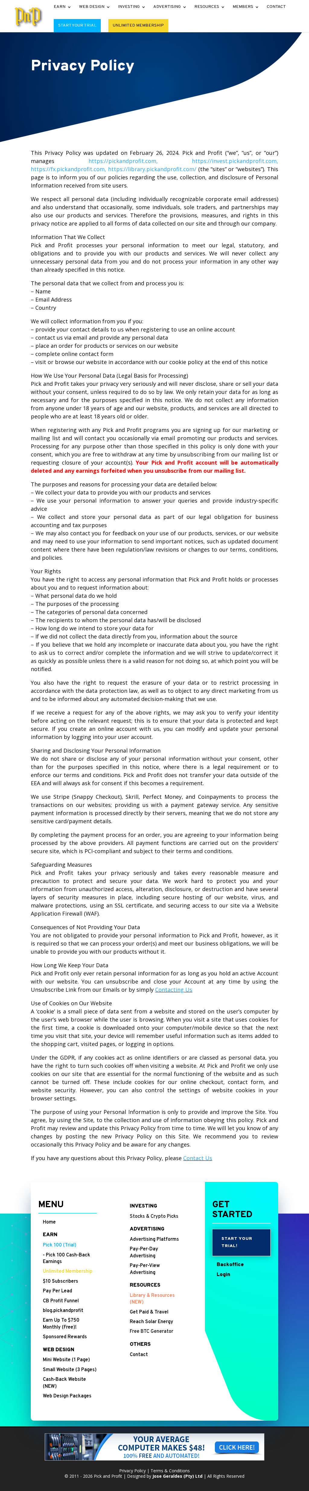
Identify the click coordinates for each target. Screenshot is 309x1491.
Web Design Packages (67, 1396)
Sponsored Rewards (65, 1337)
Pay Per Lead (57, 1291)
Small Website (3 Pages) (70, 1370)
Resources (206, 7)
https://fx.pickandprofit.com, (68, 169)
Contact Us (197, 1158)
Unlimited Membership (138, 25)
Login (223, 1275)
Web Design (91, 7)
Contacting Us (173, 989)
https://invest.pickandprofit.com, (235, 161)
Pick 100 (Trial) (59, 1245)
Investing (129, 7)
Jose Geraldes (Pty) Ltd (177, 1476)
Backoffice (230, 1265)
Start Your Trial (77, 25)
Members (243, 7)
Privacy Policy (132, 1470)
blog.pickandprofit (63, 1311)
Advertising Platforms (154, 1240)
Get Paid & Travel (149, 1312)
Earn (59, 7)
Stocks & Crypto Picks (154, 1217)
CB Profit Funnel (61, 1301)
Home (49, 1222)
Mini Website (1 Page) (66, 1360)
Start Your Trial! (236, 1242)
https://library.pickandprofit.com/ (152, 169)
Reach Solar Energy (151, 1322)
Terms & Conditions (170, 1470)
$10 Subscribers (60, 1281)
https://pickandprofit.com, (123, 161)
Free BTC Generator (151, 1332)
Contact (276, 7)
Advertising (167, 7)
